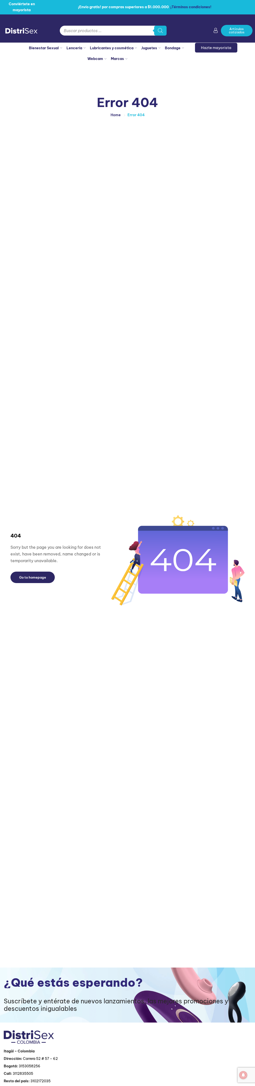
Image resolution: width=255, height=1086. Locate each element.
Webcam (95, 58)
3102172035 (40, 1081)
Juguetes (149, 48)
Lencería (74, 48)
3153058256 (29, 1066)
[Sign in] (215, 31)
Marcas (117, 58)
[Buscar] (160, 31)
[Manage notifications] (243, 1075)
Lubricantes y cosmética (111, 48)
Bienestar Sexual (44, 48)
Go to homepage (32, 577)
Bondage (173, 48)
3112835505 (23, 1073)
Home (116, 115)
